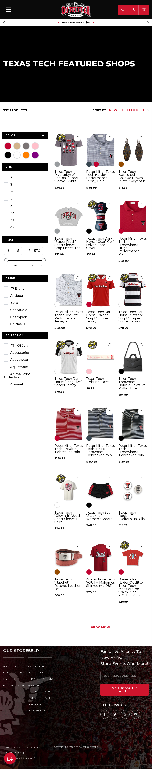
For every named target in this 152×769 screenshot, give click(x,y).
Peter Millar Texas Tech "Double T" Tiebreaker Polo (68, 449)
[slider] (6, 260)
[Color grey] (57, 164)
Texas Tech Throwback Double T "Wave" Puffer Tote (131, 383)
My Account (36, 666)
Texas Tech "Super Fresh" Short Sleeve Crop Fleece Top (67, 243)
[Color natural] (57, 505)
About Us (9, 666)
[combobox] (123, 10)
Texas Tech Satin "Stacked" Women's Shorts (99, 516)
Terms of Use (12, 747)
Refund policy (38, 704)
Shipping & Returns (40, 678)
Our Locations (13, 672)
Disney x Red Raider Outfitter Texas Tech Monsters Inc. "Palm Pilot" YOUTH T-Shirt (131, 587)
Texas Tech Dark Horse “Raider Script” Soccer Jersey (99, 316)
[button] (4, 22)
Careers (9, 678)
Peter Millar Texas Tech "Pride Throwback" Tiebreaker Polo (100, 450)
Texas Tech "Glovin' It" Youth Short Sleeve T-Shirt (67, 517)
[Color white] (57, 304)
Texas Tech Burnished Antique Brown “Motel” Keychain (131, 176)
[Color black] (89, 231)
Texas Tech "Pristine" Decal (98, 380)
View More (101, 627)
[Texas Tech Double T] (132, 491)
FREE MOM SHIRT (13, 685)
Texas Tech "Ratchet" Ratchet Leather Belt (67, 584)
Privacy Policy (32, 747)
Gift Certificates (39, 691)
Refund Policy (13, 752)
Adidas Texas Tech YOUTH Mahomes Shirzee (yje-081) (100, 582)
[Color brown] (121, 164)
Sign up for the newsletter (124, 690)
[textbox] (14, 250)
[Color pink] (89, 371)
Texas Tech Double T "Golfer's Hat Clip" (132, 516)
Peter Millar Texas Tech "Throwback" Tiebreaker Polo (132, 450)
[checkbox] (25, 177)
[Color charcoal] (89, 164)
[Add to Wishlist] (77, 137)
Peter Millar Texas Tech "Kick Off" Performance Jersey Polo (68, 316)
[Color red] (96, 164)
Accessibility (36, 710)
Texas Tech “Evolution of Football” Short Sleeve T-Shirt (66, 176)
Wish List (33, 685)
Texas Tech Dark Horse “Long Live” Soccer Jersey (68, 382)
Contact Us (35, 672)
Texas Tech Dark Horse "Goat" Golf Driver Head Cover (100, 243)
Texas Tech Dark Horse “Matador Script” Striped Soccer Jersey (131, 316)
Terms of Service (39, 697)
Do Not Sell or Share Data (20, 758)
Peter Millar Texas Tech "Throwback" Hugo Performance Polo (132, 246)
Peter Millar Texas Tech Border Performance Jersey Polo (100, 176)
